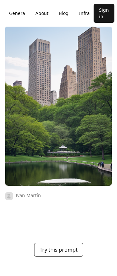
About (41, 13)
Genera (17, 13)
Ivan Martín (28, 195)
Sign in (104, 13)
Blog (64, 13)
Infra (84, 13)
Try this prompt (59, 249)
